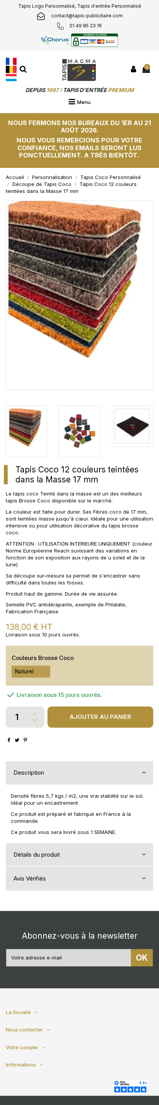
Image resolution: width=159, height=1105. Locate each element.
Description (29, 772)
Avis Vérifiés (30, 878)
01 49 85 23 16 (85, 25)
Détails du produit (37, 854)
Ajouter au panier (100, 716)
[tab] (79, 773)
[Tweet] (17, 740)
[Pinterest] (25, 740)
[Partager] (8, 740)
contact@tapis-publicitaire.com (87, 15)
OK (142, 958)
